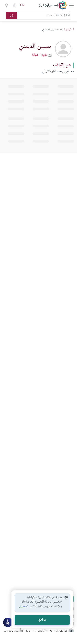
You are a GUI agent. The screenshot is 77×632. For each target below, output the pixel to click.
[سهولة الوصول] (14, 5)
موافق (42, 620)
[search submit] (11, 15)
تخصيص (23, 606)
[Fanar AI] (8, 622)
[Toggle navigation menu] (71, 5)
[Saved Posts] (6, 5)
